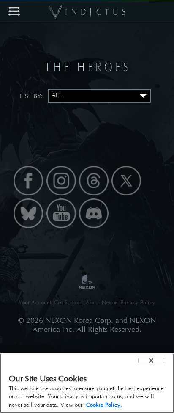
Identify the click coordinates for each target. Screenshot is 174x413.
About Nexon (102, 302)
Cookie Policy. (104, 405)
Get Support (68, 302)
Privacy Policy (137, 302)
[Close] (151, 360)
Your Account (35, 302)
